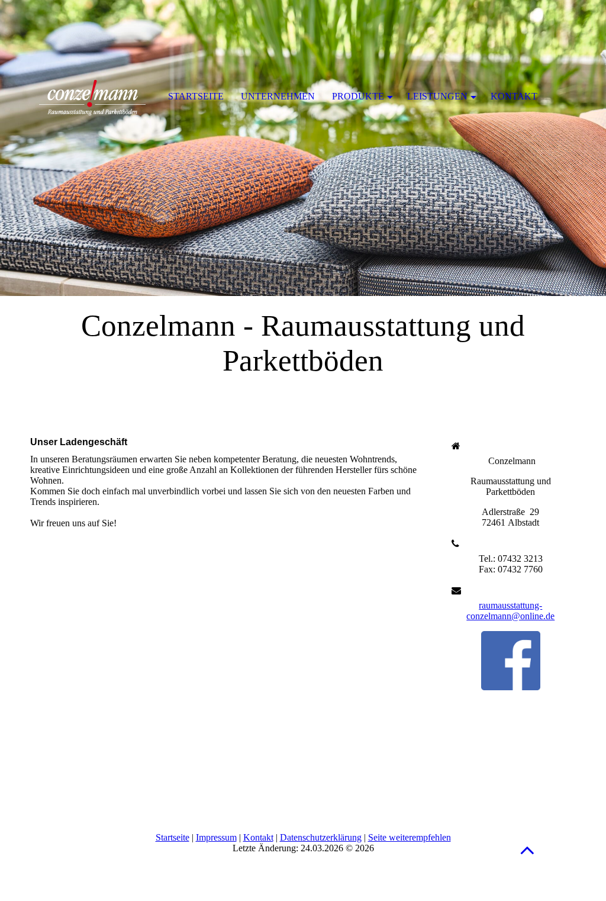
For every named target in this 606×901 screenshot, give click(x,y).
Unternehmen (278, 96)
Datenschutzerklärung (321, 837)
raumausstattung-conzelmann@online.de (510, 610)
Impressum (216, 837)
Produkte (358, 96)
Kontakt (258, 837)
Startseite (172, 837)
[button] (527, 850)
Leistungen (437, 96)
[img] (303, 148)
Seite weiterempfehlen (409, 837)
